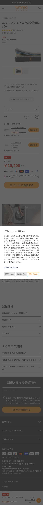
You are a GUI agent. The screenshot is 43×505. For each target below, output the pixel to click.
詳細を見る (21, 274)
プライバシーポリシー (11, 267)
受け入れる (33, 274)
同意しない (9, 274)
